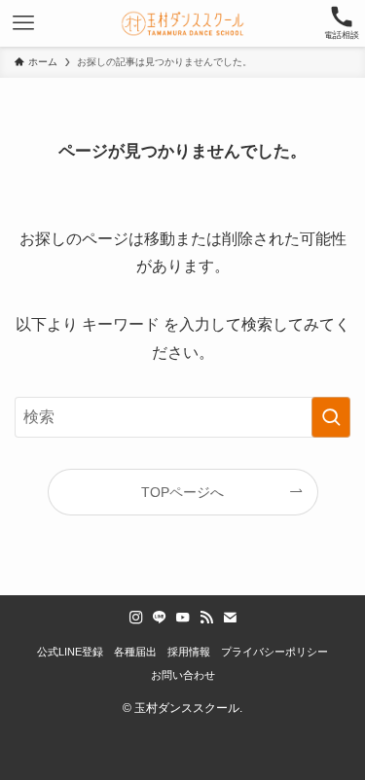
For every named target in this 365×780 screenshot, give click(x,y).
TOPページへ (182, 492)
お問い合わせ (183, 675)
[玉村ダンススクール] (182, 23)
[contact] (229, 617)
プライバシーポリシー (274, 651)
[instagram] (136, 617)
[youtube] (183, 617)
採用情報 (188, 651)
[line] (159, 617)
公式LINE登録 (70, 651)
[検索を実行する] (330, 417)
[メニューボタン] (23, 23)
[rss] (206, 617)
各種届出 (135, 651)
